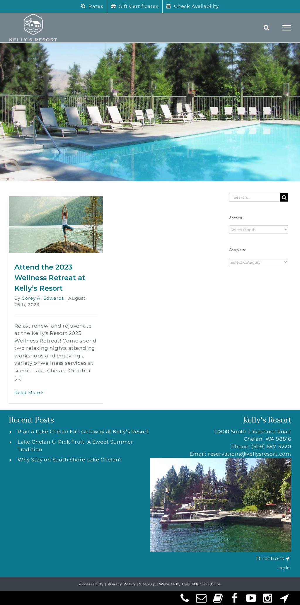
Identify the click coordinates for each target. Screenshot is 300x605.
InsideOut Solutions (201, 584)
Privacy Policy (122, 584)
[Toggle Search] (267, 27)
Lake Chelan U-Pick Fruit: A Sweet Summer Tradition (75, 445)
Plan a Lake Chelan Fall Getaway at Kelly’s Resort (83, 431)
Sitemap (147, 584)
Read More (27, 392)
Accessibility (91, 584)
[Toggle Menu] (287, 27)
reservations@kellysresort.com (249, 454)
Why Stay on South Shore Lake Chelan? (70, 460)
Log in (283, 567)
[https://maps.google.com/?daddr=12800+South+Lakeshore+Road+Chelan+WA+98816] (287, 558)
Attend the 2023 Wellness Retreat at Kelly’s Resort (49, 277)
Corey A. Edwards (43, 298)
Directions (270, 558)
